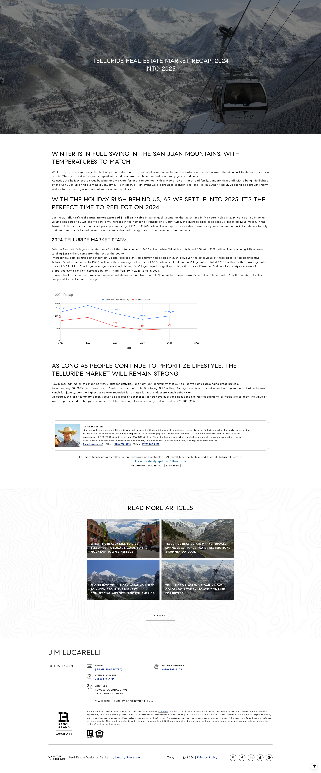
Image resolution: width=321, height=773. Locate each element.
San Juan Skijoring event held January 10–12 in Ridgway (99, 184)
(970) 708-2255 (150, 444)
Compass (163, 711)
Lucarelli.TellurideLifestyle (224, 457)
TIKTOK (187, 465)
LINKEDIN (172, 465)
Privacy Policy (207, 757)
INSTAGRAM (137, 465)
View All (160, 615)
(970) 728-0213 (122, 444)
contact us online (136, 401)
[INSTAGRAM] (233, 757)
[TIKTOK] (260, 757)
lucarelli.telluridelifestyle (184, 457)
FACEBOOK (155, 465)
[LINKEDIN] (251, 757)
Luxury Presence (127, 757)
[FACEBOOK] (242, 757)
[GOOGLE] (269, 757)
